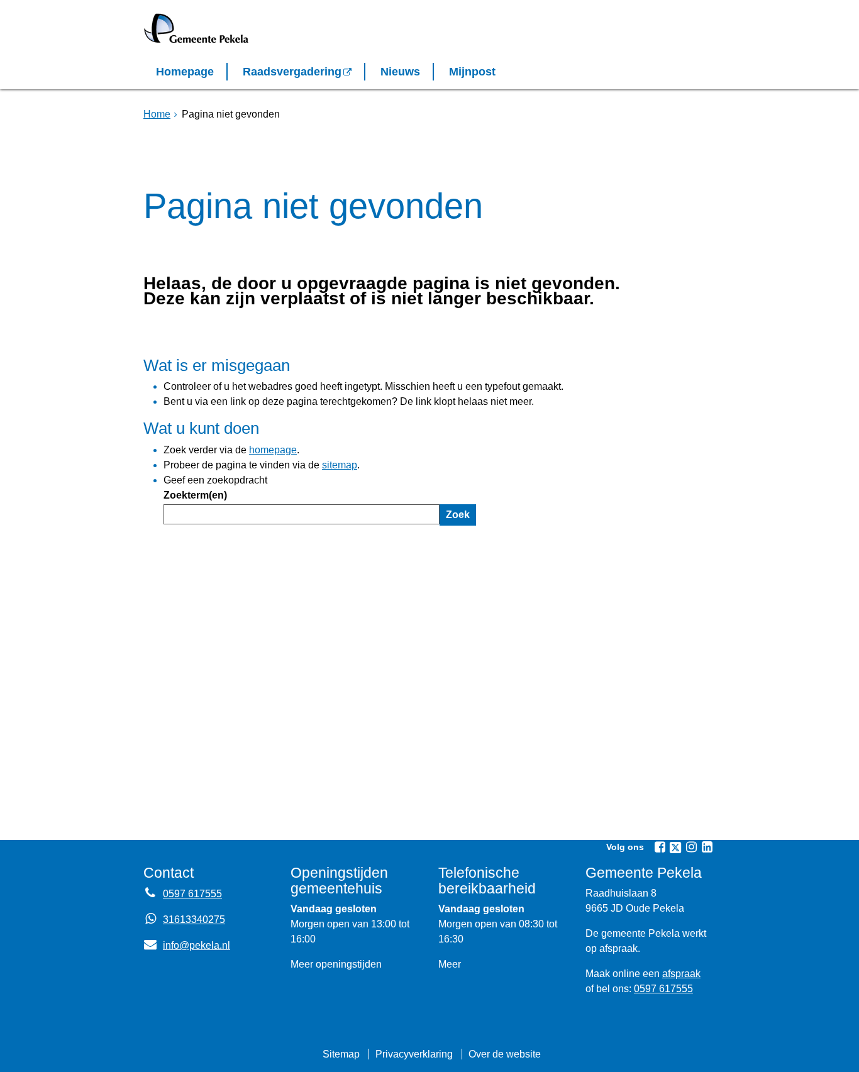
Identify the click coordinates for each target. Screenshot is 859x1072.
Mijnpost (472, 71)
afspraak (681, 973)
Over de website (504, 1054)
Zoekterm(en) (195, 495)
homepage (273, 450)
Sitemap (341, 1054)
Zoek (458, 514)
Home (156, 114)
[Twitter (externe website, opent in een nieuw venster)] (675, 847)
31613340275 (194, 919)
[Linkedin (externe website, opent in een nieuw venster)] (707, 847)
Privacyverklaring (414, 1054)
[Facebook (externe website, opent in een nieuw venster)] (660, 847)
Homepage (185, 71)
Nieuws (400, 71)
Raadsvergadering (292, 71)
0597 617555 (192, 893)
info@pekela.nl (186, 945)
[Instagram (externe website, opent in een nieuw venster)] (691, 847)
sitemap (339, 465)
